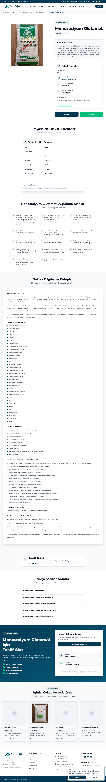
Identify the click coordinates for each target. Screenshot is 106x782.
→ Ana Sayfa (32, 757)
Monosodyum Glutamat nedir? (33, 590)
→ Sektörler (32, 762)
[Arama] (92, 6)
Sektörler (62, 6)
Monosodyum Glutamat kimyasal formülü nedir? (40, 610)
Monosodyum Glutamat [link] (58, 12)
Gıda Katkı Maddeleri (42, 12)
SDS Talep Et (33, 563)
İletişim (81, 6)
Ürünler (41, 6)
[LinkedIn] (102, 1)
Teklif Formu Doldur (77, 644)
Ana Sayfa (33, 6)
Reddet (95, 777)
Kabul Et (77, 777)
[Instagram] (96, 1)
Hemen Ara (91, 114)
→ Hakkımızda (33, 765)
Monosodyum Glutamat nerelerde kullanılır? (38, 597)
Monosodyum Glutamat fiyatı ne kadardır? (38, 616)
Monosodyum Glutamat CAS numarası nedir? (39, 603)
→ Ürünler (32, 760)
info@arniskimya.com (63, 761)
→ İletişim (31, 768)
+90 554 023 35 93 (62, 757)
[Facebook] (93, 1)
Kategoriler (51, 6)
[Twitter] (99, 1)
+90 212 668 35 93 (62, 758)
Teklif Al (99, 6)
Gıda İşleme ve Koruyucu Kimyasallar (23, 12)
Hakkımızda (72, 6)
